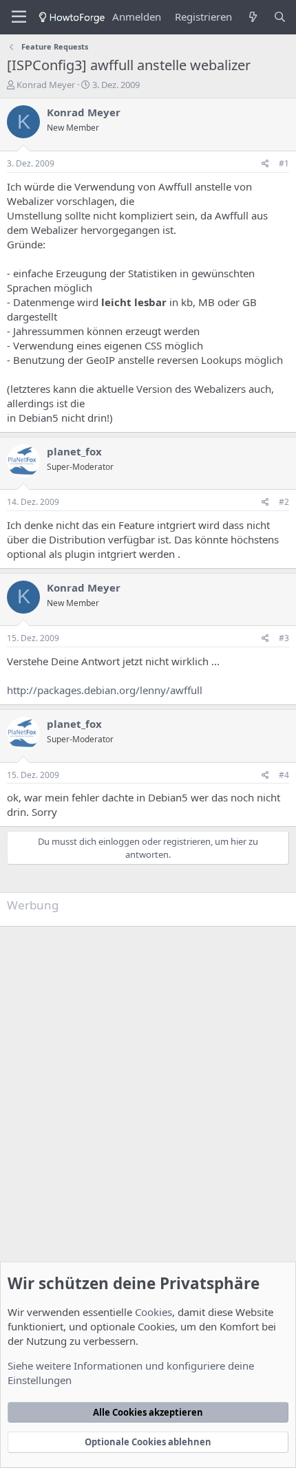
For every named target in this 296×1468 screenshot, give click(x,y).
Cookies (153, 1312)
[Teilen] (265, 164)
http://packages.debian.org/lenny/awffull (104, 690)
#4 (284, 775)
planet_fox (74, 451)
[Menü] (19, 17)
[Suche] (279, 17)
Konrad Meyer (46, 84)
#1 (284, 163)
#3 (284, 638)
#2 (284, 502)
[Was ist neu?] (252, 17)
